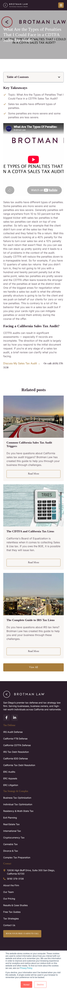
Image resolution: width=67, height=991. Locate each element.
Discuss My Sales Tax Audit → (21, 363)
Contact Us (9, 925)
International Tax (12, 831)
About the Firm (11, 885)
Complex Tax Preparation (16, 857)
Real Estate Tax (11, 824)
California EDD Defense (15, 758)
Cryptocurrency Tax (14, 837)
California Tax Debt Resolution (19, 765)
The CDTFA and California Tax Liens (30, 531)
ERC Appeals (10, 778)
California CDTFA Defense (17, 745)
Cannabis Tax (10, 844)
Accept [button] (26, 984)
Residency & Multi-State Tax (18, 811)
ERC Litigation (10, 785)
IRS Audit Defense (13, 732)
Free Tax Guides (11, 911)
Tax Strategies (11, 918)
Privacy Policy (26, 968)
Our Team (8, 892)
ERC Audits (9, 771)
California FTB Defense (15, 738)
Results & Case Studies (15, 905)
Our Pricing (9, 898)
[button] (59, 77)
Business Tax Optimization (17, 797)
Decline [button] (40, 984)
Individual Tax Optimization (17, 804)
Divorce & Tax (10, 850)
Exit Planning (10, 817)
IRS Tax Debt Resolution (16, 751)
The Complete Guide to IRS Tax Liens (31, 620)
